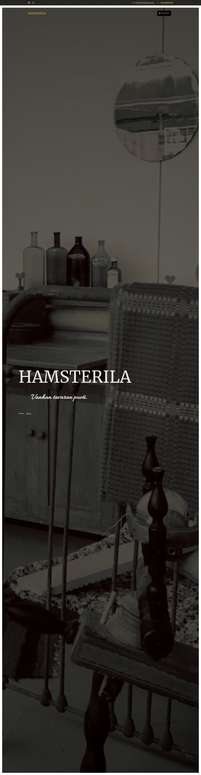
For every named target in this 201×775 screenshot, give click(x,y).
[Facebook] (29, 2)
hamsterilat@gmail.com (144, 2)
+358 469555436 (166, 2)
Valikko (165, 13)
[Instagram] (33, 2)
